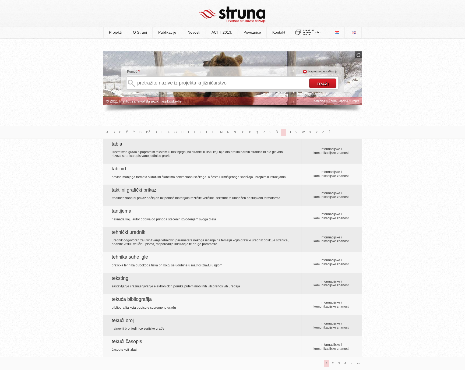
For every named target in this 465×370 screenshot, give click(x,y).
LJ (214, 132)
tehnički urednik (128, 232)
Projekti (115, 32)
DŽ (148, 132)
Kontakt (278, 32)
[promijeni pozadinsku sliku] (358, 55)
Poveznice (252, 32)
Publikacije (167, 32)
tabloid (119, 168)
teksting (120, 278)
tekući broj (123, 320)
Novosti (194, 32)
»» (358, 363)
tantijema (121, 211)
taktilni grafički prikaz (134, 190)
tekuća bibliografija (132, 299)
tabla (117, 144)
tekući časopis (127, 341)
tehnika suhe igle (130, 257)
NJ (236, 132)
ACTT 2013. (222, 32)
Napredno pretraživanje (322, 71)
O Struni (140, 32)
